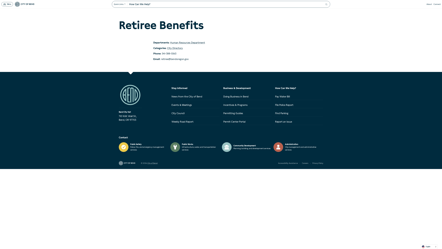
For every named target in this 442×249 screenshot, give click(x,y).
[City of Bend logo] (24, 4)
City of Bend (152, 163)
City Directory (175, 48)
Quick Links (119, 4)
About (429, 4)
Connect (437, 4)
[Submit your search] (326, 4)
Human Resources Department (187, 42)
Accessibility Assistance (288, 163)
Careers (305, 163)
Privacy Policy (317, 163)
